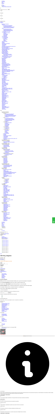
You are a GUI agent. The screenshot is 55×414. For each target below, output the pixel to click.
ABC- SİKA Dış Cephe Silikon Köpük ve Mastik (10, 172)
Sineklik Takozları (4, 100)
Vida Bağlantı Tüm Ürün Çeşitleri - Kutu (9, 195)
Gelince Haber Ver (2, 268)
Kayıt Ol (4, 234)
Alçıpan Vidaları (4, 85)
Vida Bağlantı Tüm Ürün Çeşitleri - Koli (7, 88)
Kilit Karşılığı (5, 35)
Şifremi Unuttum (7, 233)
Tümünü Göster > (7, 127)
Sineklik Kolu (5, 208)
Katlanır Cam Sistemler (5, 53)
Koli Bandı (3, 104)
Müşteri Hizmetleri (4, 319)
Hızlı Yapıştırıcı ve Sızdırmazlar (6, 71)
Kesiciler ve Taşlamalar (5, 103)
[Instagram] (2, 297)
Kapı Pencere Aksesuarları (5, 308)
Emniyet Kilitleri (4, 106)
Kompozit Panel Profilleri (7, 149)
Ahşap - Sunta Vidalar (5, 83)
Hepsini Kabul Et (8, 394)
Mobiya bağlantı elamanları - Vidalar (6, 91)
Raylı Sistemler (7, 130)
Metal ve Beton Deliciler (7, 212)
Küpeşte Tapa (3, 59)
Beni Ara (3, 277)
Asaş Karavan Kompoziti (5, 65)
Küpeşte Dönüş (5, 162)
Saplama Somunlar (4, 78)
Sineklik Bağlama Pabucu (5, 95)
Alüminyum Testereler (5, 75)
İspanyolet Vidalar (6, 192)
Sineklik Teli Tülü (6, 205)
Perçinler (3, 86)
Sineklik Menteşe (4, 98)
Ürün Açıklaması (4, 273)
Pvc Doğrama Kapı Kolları (7, 31)
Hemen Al (2, 265)
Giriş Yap (2, 234)
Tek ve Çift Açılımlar (4, 41)
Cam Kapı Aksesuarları (5, 37)
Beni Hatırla (3, 233)
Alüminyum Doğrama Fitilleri (6, 49)
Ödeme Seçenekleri (4, 274)
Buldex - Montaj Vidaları (7, 189)
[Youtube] (2, 296)
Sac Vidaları (5, 187)
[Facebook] (2, 295)
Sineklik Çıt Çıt (4, 94)
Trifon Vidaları (4, 81)
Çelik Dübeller (4, 82)
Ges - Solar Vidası (4, 87)
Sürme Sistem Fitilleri (4, 50)
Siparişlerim (3, 1)
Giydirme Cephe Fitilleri (5, 51)
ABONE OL (9, 292)
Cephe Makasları (4, 44)
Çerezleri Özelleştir (3, 394)
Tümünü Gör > (5, 77)
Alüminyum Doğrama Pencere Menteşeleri (10, 115)
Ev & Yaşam (3, 307)
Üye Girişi (3, 230)
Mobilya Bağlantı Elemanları (5, 80)
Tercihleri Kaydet (7, 413)
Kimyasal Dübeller (6, 175)
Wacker (4, 170)
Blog (2, 2)
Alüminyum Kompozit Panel (5, 63)
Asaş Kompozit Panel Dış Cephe (6, 64)
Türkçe (5, 6)
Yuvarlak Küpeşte (4, 62)
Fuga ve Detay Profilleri (5, 47)
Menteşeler (3, 24)
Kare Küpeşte (3, 61)
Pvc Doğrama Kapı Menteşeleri (8, 26)
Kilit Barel (5, 33)
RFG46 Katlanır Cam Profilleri (7, 54)
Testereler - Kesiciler (4, 93)
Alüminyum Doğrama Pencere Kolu (8, 30)
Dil (2, 227)
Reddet (49, 392)
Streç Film (3, 105)
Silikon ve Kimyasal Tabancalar (6, 73)
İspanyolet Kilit (5, 34)
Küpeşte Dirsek (4, 58)
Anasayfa (3, 236)
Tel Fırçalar (3, 108)
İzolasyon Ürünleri (4, 66)
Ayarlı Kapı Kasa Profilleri (7, 57)
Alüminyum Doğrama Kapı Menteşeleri (9, 27)
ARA (8, 9)
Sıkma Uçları (3, 102)
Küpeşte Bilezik (4, 60)
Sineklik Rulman (4, 97)
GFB (1, 253)
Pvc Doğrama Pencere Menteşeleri (8, 25)
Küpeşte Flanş (5, 159)
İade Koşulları (4, 276)
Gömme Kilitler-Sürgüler (7, 32)
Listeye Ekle (2, 271)
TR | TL (4, 226)
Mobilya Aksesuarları (4, 89)
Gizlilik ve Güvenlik (4, 315)
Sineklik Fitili (3, 99)
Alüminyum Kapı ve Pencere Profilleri (7, 56)
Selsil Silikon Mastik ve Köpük (6, 69)
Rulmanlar (3, 42)
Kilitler (6, 131)
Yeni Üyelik (3, 323)
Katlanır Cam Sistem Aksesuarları (9, 151)
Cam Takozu (3, 45)
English (10, 6)
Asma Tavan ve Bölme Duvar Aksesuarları (7, 48)
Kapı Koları (5, 38)
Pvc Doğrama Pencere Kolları (9, 118)
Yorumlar (3, 224)
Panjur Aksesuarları (4, 36)
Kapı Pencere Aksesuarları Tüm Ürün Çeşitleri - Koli (8, 46)
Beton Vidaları (4, 79)
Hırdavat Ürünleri (4, 237)
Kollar (3, 28)
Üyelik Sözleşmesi (4, 314)
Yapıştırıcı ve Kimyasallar (5, 90)
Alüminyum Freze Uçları (5, 107)
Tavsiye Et (5, 271)
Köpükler (3, 72)
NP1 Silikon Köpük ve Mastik (6, 67)
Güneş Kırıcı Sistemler (5, 55)
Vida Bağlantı (3, 306)
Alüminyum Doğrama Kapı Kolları (8, 29)
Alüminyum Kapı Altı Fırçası (7, 217)
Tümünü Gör (6, 116)
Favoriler (3, 5)
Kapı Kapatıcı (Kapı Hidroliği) (6, 43)
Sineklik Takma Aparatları (5, 96)
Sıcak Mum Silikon (4, 68)
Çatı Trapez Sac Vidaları (5, 84)
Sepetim (3, 320)
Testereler (3, 74)
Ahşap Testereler (4, 76)
